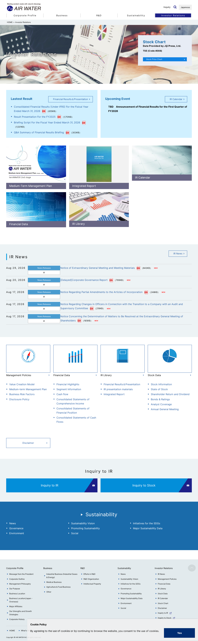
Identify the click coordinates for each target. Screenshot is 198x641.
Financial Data (18, 224)
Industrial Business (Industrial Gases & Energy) (61, 575)
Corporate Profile (25, 15)
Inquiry (167, 7)
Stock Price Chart (154, 59)
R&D (99, 15)
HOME (12, 630)
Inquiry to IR (49, 485)
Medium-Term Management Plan (30, 186)
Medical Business (54, 582)
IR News (177, 253)
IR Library (78, 223)
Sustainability (136, 15)
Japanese (185, 7)
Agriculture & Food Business (58, 587)
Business (62, 15)
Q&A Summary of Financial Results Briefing (39, 132)
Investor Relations (173, 15)
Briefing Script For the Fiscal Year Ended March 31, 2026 (47, 122)
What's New (26, 630)
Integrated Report (84, 186)
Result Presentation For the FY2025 (35, 116)
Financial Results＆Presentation (70, 99)
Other (48, 592)
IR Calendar (176, 99)
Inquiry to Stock (143, 485)
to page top (192, 568)
